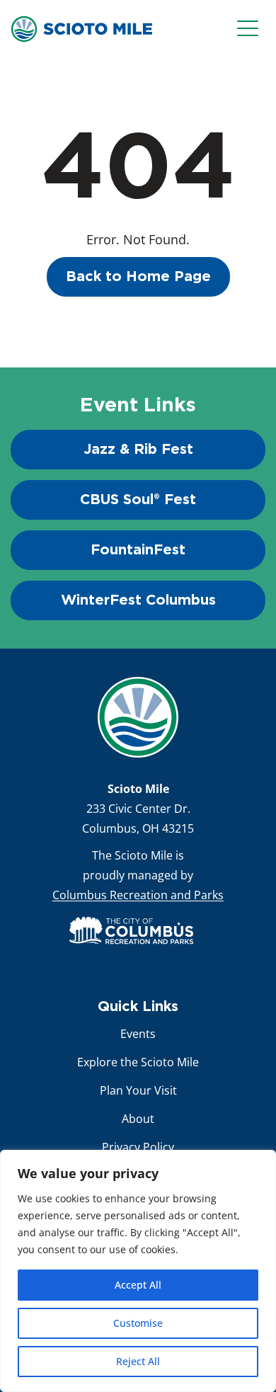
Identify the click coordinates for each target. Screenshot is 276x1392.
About (138, 1118)
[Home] (138, 717)
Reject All (138, 1361)
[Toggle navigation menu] (251, 29)
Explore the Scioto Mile (138, 1062)
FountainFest (138, 550)
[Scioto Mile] (81, 27)
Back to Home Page (138, 277)
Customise (138, 1323)
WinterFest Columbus (138, 600)
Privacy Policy (138, 1147)
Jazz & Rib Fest (138, 450)
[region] (138, 1271)
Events (138, 1034)
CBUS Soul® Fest (138, 500)
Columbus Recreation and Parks (138, 895)
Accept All (138, 1284)
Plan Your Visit (138, 1090)
